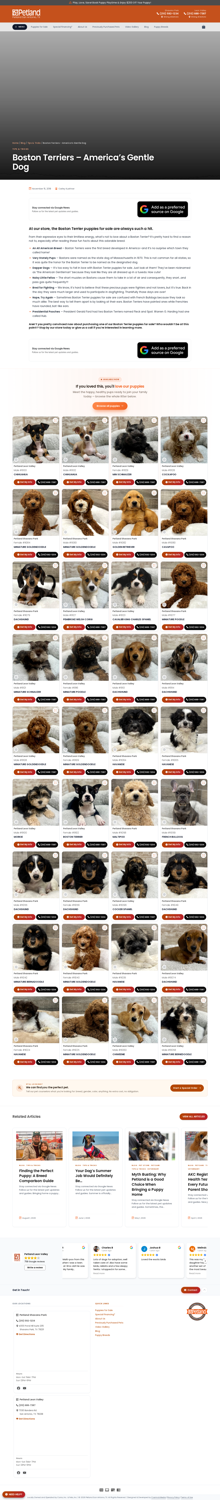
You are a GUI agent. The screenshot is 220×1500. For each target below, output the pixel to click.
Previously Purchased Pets (106, 26)
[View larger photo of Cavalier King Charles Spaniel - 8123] (154, 565)
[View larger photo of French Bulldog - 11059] (203, 783)
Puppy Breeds (161, 26)
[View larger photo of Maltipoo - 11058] (154, 783)
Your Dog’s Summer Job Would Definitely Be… (94, 1175)
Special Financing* (62, 26)
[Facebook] (18, 1388)
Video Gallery (132, 26)
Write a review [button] (35, 1267)
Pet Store (144, 1165)
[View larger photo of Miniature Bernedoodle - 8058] (203, 1000)
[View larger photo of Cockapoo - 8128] (203, 420)
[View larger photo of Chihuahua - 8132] (104, 420)
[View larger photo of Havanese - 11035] (154, 927)
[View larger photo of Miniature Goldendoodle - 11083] (104, 493)
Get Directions (26, 1334)
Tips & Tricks (34, 143)
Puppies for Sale (39, 26)
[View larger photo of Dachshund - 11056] (104, 855)
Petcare (155, 1165)
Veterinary (153, 1169)
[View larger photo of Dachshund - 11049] (203, 855)
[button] (205, 1261)
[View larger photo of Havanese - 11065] (203, 710)
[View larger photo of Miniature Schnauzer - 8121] (55, 638)
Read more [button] (103, 1273)
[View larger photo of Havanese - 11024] (55, 1000)
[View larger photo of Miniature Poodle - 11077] (203, 565)
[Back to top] (205, 1290)
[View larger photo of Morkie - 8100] (55, 783)
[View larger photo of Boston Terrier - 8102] (104, 783)
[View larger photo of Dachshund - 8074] (203, 927)
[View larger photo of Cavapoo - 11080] (203, 493)
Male (20, 470)
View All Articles (194, 1116)
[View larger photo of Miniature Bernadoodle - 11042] (55, 927)
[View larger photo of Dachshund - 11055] (55, 855)
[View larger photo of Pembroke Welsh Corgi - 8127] (104, 565)
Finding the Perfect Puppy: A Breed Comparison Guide (36, 1175)
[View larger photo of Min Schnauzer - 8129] (154, 420)
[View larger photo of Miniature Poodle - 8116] (104, 638)
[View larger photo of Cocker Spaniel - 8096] (154, 855)
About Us (82, 26)
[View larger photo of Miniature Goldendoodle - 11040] (104, 927)
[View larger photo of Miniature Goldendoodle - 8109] (104, 710)
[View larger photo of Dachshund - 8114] (203, 638)
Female (120, 470)
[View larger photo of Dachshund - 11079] (55, 565)
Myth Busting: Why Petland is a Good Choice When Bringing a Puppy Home (149, 1184)
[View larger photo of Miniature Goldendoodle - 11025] (104, 1000)
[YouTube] (24, 1388)
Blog (146, 26)
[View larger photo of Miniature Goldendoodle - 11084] (55, 493)
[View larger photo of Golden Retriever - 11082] (154, 493)
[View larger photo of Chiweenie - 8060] (154, 1000)
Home (15, 143)
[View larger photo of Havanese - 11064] (154, 710)
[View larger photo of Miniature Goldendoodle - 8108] (55, 710)
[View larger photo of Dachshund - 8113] (154, 638)
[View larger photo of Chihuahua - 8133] (55, 420)
